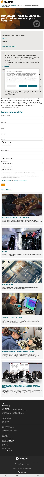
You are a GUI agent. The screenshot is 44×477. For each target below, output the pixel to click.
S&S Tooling (5, 251)
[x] (5, 406)
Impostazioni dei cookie (24, 463)
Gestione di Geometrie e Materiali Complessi (11, 412)
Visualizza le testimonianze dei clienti (9, 430)
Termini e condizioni (6, 180)
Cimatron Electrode (6, 421)
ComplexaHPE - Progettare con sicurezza (12, 317)
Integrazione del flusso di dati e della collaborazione (13, 413)
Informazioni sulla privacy (20, 180)
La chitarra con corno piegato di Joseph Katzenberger (15, 217)
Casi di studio (13, 5)
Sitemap (27, 464)
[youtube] (3, 406)
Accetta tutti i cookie (32, 86)
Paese (3, 139)
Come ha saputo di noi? (6, 167)
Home (3, 5)
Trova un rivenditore (6, 448)
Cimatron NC (4, 422)
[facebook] (7, 406)
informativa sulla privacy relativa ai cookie (15, 82)
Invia (3, 184)
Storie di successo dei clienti (8, 427)
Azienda (3, 134)
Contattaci (4, 444)
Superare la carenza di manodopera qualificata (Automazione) (15, 410)
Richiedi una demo (6, 445)
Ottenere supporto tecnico (7, 441)
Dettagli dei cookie (34, 463)
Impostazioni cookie (11, 86)
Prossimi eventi (5, 436)
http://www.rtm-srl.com (9, 46)
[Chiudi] (37, 70)
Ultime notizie (4, 435)
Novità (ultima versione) (7, 417)
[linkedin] (9, 406)
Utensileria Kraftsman (7, 284)
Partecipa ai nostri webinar (7, 438)
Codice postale (5, 150)
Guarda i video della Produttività (8, 429)
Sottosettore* (4, 161)
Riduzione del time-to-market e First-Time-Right (12, 409)
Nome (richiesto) (5, 115)
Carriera (3, 452)
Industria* (3, 156)
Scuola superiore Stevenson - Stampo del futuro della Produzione (18, 351)
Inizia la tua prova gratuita (7, 447)
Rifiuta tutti (23, 86)
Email (2, 128)
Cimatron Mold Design (6, 418)
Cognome (3, 122)
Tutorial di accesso (6, 431)
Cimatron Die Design (6, 420)
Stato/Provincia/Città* (6, 145)
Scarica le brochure (6, 426)
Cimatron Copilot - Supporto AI (8, 443)
